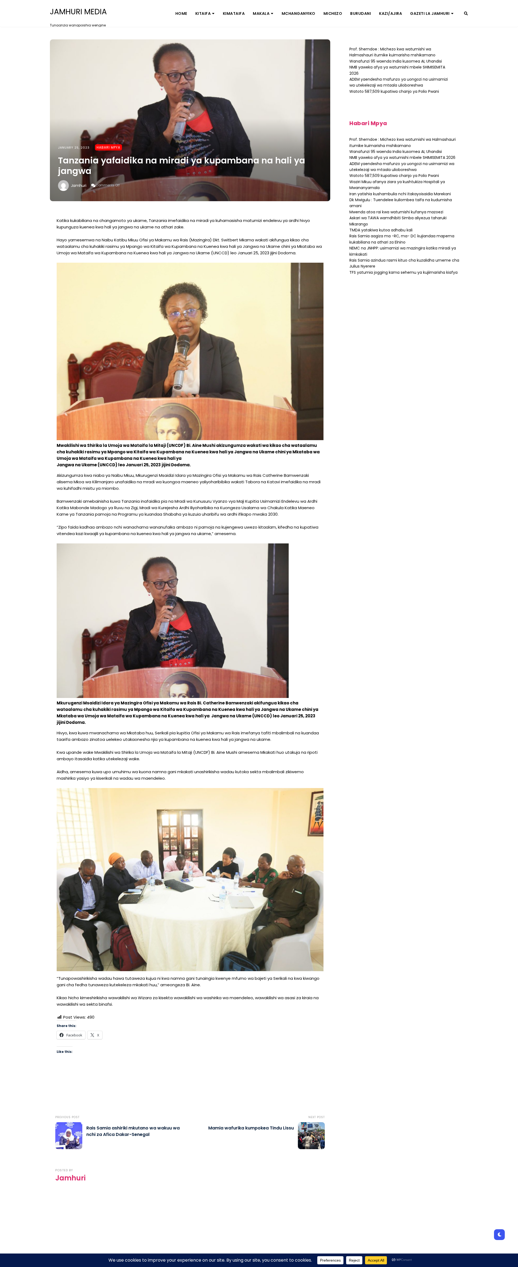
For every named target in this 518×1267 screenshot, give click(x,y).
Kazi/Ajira (390, 13)
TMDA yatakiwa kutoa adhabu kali (381, 230)
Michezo (332, 13)
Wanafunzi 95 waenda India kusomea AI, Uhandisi (395, 61)
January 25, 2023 (74, 147)
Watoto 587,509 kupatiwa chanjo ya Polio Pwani (394, 91)
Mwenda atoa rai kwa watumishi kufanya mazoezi (396, 212)
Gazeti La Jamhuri (430, 13)
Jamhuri (78, 185)
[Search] (466, 13)
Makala (261, 13)
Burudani (360, 13)
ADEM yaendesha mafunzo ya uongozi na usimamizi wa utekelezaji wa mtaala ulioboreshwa (398, 82)
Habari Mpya (108, 147)
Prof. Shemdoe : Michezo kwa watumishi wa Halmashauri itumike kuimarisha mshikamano (392, 52)
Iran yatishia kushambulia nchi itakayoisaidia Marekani (400, 194)
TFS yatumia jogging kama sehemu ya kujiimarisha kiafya (403, 272)
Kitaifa (203, 13)
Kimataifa (234, 13)
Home (181, 13)
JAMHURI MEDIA (78, 12)
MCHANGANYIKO (298, 13)
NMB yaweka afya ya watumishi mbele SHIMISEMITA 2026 (402, 157)
